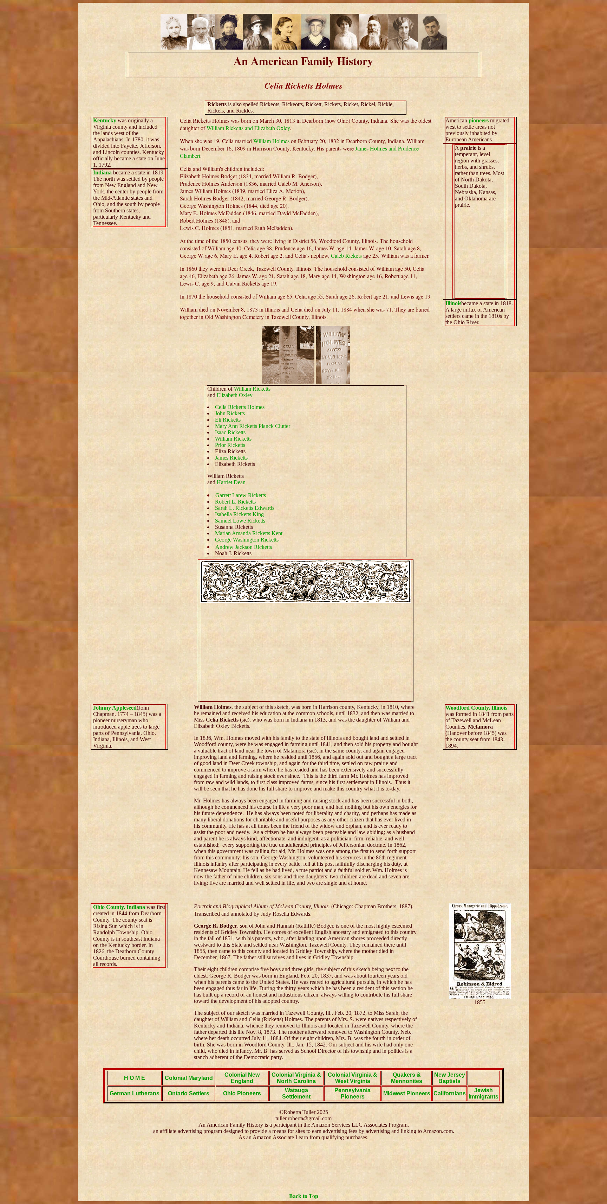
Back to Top (303, 1196)
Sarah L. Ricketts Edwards (244, 508)
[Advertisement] (305, 652)
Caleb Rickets (346, 255)
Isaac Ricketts (230, 432)
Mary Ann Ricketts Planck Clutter (252, 426)
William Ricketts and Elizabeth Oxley (248, 128)
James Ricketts (231, 458)
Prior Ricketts (230, 445)
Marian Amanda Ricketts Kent (248, 533)
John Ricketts (230, 413)
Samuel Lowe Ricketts (240, 521)
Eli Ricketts (228, 420)
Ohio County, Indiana (119, 907)
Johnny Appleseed (115, 708)
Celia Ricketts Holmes (240, 407)
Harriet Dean (231, 482)
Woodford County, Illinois (476, 708)
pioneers (479, 120)
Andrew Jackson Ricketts (243, 547)
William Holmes (271, 141)
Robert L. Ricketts (235, 502)
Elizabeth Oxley (235, 395)
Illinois (453, 303)
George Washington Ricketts (247, 540)
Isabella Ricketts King (239, 514)
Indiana (103, 172)
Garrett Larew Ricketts (240, 495)
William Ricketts (252, 389)
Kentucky (104, 120)
